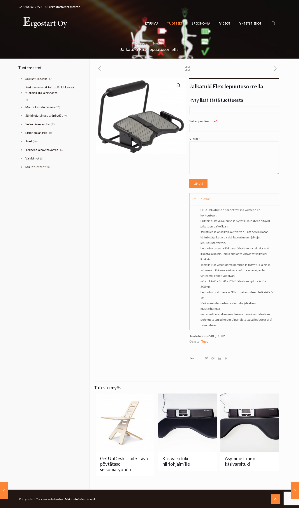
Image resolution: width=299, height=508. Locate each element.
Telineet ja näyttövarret (41, 150)
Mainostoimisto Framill (80, 499)
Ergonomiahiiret (36, 132)
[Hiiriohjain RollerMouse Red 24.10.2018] (4, 490)
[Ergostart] (45, 22)
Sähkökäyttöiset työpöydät (44, 115)
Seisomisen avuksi (37, 124)
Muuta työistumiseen (40, 107)
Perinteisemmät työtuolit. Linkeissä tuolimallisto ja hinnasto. (49, 90)
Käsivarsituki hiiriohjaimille (176, 461)
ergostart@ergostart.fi (64, 7)
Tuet (155, 43)
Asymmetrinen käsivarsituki (240, 461)
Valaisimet (32, 158)
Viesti (194, 139)
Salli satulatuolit (36, 78)
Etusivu (140, 43)
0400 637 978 (32, 7)
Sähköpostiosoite (203, 121)
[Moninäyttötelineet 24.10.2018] (295, 490)
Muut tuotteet (35, 167)
